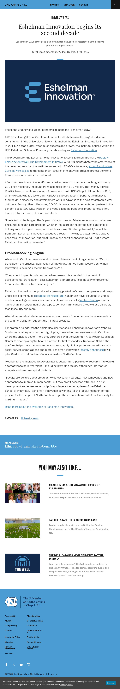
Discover (69, 4)
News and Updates (115, 4)
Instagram (28, 664)
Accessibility (10, 616)
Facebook (6, 664)
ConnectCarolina (35, 621)
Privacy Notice (66, 684)
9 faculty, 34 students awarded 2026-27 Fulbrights (74, 486)
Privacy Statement (10, 648)
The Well (9, 654)
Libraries (9, 642)
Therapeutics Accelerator (49, 295)
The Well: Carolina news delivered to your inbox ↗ (76, 557)
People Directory (34, 642)
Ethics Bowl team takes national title (31, 446)
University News (29, 418)
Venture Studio (88, 300)
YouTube (21, 664)
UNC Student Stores (33, 648)
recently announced (91, 350)
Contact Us (32, 626)
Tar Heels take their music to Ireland (73, 520)
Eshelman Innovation (84, 150)
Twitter (13, 664)
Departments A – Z (35, 631)
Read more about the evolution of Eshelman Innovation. (39, 406)
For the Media (33, 637)
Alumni (8, 621)
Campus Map (11, 626)
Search (83, 4)
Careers (8, 630)
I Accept (110, 683)
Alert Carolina (33, 616)
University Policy (12, 637)
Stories (54, 4)
